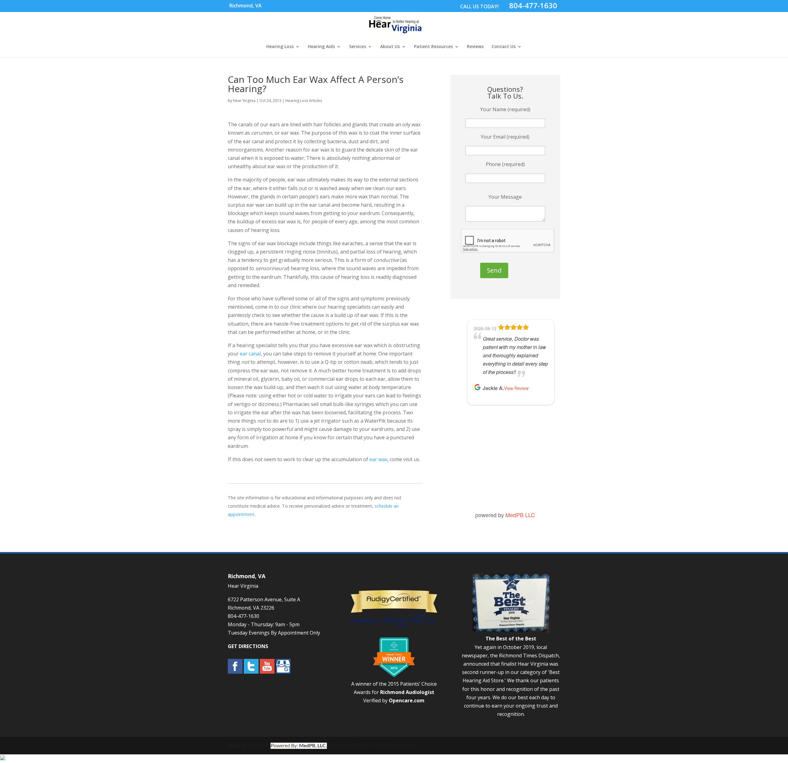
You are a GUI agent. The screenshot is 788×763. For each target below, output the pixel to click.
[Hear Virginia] (394, 33)
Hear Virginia (244, 100)
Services (357, 46)
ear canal (250, 353)
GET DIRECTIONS (248, 646)
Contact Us (504, 46)
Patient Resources (433, 46)
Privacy (237, 745)
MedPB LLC (520, 515)
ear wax (378, 459)
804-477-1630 (533, 5)
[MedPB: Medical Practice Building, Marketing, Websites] (299, 745)
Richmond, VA (245, 5)
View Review (521, 480)
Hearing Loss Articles (303, 100)
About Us (390, 46)
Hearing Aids (321, 46)
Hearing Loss (280, 46)
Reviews (475, 46)
